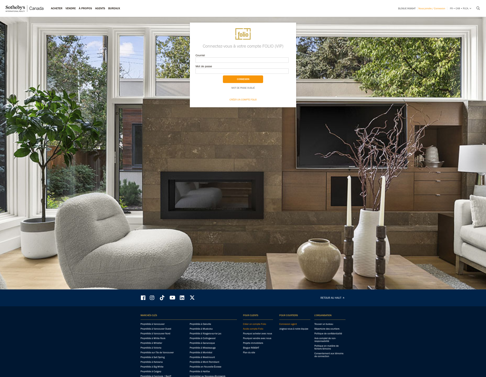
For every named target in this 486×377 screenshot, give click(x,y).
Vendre (70, 8)
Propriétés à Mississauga (203, 347)
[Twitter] (192, 298)
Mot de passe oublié (243, 87)
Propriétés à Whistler (151, 343)
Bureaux (114, 8)
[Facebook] (143, 298)
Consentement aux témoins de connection (328, 355)
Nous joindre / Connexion (431, 8)
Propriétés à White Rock (153, 338)
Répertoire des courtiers (326, 328)
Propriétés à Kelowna (151, 362)
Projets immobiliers (253, 343)
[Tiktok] (162, 298)
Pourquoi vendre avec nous (257, 338)
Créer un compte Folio (243, 99)
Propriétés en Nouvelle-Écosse (205, 366)
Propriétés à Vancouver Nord (155, 333)
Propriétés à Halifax (200, 371)
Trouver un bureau (323, 324)
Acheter (56, 8)
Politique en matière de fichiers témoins (326, 347)
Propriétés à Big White (151, 366)
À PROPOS (85, 8)
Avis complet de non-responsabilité (325, 340)
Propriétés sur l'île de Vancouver (157, 352)
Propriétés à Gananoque (202, 343)
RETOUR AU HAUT (331, 297)
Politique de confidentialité (328, 333)
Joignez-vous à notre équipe (293, 328)
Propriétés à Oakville (200, 324)
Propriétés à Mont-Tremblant (204, 362)
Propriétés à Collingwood (202, 338)
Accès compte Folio (253, 328)
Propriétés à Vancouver (152, 324)
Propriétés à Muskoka (201, 328)
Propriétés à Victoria (150, 347)
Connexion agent (288, 324)
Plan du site (249, 352)
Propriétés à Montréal (201, 352)
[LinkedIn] (182, 298)
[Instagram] (152, 298)
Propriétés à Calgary (150, 371)
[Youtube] (172, 298)
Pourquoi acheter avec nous (257, 333)
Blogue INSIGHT (407, 8)
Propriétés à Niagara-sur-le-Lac (205, 333)
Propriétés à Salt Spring (152, 357)
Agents (100, 8)
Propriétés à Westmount (202, 357)
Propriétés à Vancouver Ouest (155, 328)
